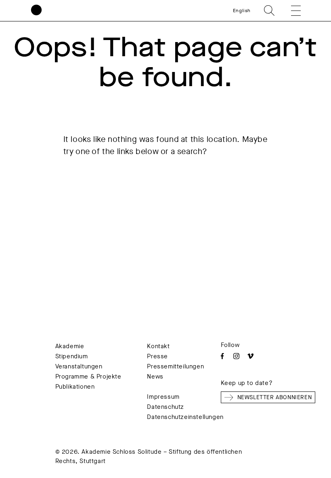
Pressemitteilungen (175, 366)
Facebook (222, 356)
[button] (290, 10)
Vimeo (250, 356)
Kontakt (158, 346)
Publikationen (75, 387)
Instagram (236, 356)
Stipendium (71, 356)
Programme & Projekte (88, 376)
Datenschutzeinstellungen (185, 417)
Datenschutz (165, 407)
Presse (157, 356)
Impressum (163, 397)
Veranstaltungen (79, 366)
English (242, 10)
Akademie (69, 346)
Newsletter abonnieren (274, 397)
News (155, 376)
